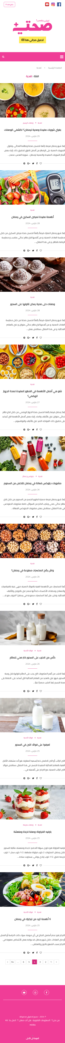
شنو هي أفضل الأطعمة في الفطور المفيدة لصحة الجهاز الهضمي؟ (32, 393)
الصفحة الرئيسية (55, 67)
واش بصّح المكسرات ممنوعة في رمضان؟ (32, 570)
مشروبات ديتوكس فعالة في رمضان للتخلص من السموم (32, 483)
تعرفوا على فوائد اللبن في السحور (32, 744)
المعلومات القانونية (41, 1020)
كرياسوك (32, 1029)
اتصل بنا (12, 1020)
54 (12, 962)
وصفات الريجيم (28, 123)
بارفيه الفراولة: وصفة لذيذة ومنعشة (32, 831)
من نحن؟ (56, 1020)
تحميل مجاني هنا (34, 39)
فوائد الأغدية (28, 651)
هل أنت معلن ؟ (24, 1020)
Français (9, 4)
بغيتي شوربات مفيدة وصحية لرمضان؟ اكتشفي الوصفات (32, 129)
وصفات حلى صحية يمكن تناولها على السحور (32, 304)
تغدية (40, 123)
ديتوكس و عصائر (28, 476)
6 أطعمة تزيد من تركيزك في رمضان (32, 919)
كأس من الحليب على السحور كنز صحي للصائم (32, 657)
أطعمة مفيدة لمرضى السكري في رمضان (32, 216)
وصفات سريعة (28, 825)
